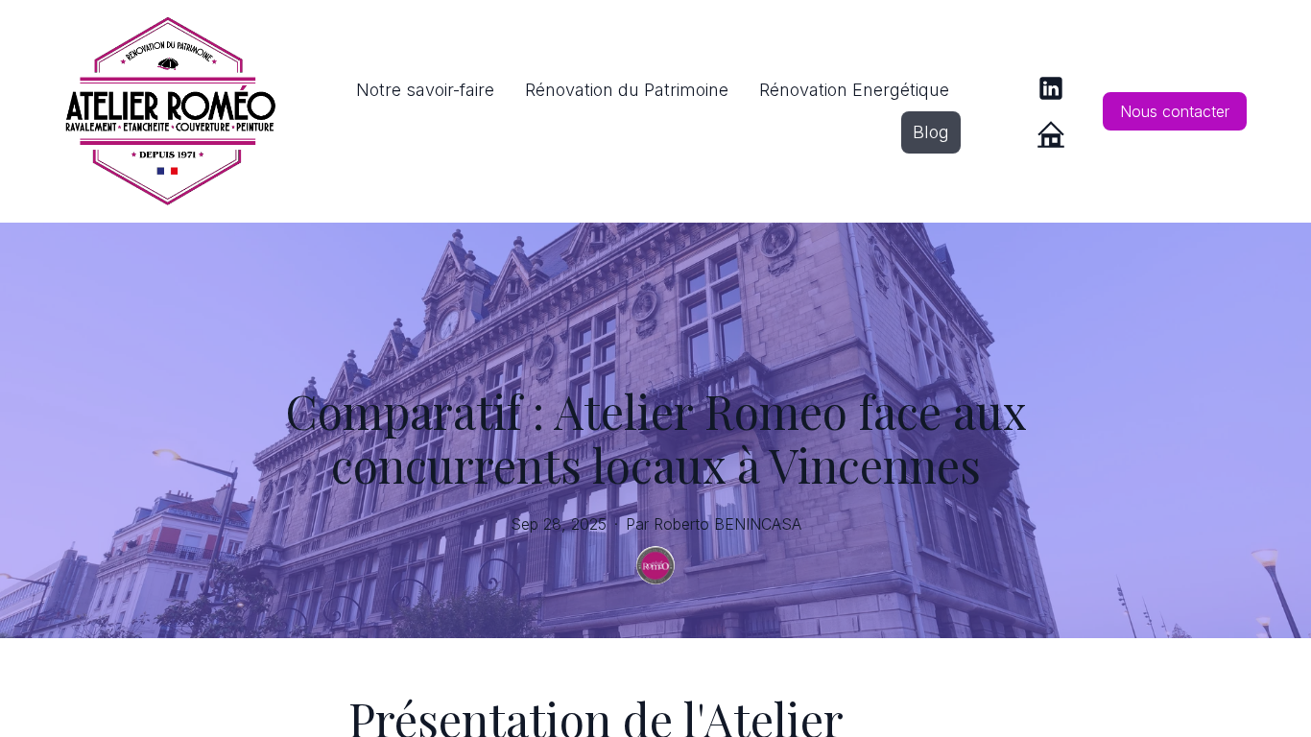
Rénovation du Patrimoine (626, 90)
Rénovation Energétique (854, 90)
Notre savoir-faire (425, 90)
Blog (931, 132)
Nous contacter (1174, 111)
